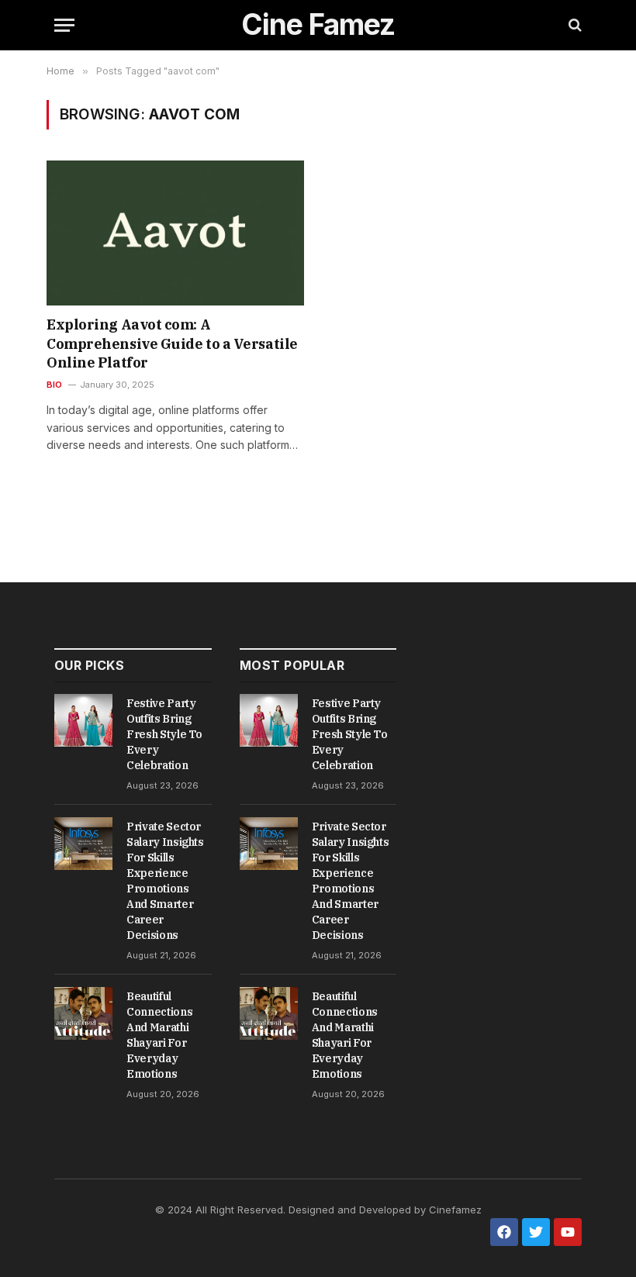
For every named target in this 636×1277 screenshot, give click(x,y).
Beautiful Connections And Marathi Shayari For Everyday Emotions (159, 1035)
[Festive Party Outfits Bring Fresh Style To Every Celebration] (83, 720)
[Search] (573, 25)
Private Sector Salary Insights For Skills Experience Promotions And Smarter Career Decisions (165, 881)
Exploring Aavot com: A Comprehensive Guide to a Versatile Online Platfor (172, 343)
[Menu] (64, 25)
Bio (55, 384)
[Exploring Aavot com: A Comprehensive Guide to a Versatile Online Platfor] (175, 232)
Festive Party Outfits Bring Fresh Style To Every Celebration (164, 734)
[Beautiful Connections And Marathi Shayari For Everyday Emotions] (83, 1013)
